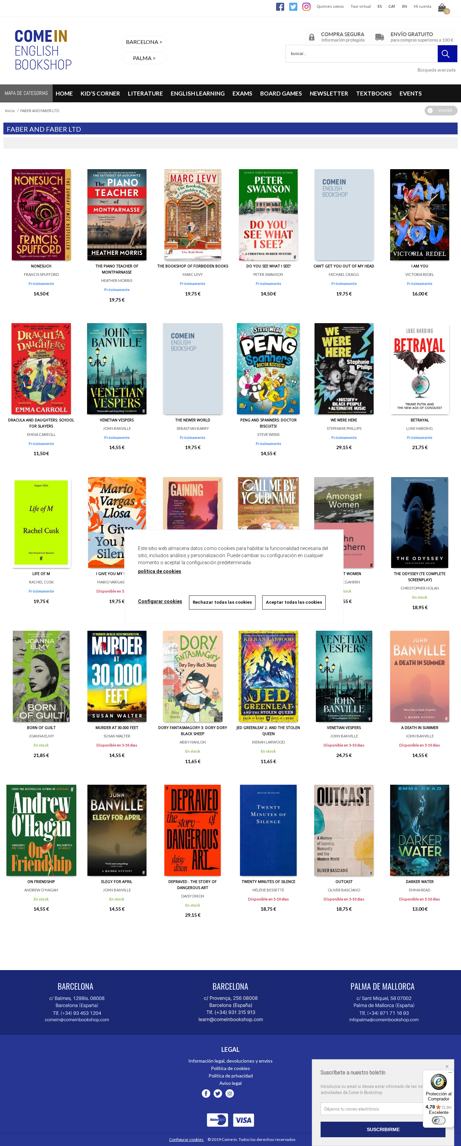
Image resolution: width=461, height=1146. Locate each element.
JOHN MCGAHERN (344, 582)
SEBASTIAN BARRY (193, 428)
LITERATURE (145, 93)
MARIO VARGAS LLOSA (116, 582)
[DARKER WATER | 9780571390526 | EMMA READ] (420, 825)
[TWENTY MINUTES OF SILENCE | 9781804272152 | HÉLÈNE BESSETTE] (268, 825)
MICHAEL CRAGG (344, 274)
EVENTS (411, 93)
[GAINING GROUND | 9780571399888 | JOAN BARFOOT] (192, 517)
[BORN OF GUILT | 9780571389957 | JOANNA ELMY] (41, 671)
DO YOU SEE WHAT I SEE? (268, 265)
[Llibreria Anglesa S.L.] (42, 80)
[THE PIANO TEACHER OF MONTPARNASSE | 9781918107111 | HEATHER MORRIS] (117, 209)
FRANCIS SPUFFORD (41, 274)
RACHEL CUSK (41, 582)
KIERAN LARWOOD (268, 742)
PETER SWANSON (268, 274)
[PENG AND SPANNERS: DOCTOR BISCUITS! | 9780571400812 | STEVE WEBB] (268, 363)
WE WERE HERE (344, 419)
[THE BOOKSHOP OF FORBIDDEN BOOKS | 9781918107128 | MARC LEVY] (192, 209)
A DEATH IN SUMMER (419, 727)
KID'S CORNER (100, 93)
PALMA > (144, 58)
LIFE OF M (41, 573)
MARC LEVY (193, 274)
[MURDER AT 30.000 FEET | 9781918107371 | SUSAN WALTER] (117, 671)
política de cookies (159, 571)
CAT (392, 6)
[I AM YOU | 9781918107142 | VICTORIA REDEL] (420, 209)
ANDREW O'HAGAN (41, 890)
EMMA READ (419, 890)
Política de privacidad (231, 1075)
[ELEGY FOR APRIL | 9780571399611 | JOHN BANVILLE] (117, 825)
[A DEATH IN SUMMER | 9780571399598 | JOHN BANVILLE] (420, 671)
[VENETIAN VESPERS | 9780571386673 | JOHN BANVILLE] (117, 363)
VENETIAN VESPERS (117, 419)
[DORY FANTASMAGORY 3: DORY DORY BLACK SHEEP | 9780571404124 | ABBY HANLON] (192, 671)
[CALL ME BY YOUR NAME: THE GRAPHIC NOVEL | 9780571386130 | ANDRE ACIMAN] (268, 517)
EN (404, 6)
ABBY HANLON (193, 742)
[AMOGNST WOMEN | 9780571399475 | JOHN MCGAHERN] (344, 517)
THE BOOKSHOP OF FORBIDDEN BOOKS (192, 265)
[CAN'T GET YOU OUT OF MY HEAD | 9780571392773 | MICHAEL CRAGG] (344, 209)
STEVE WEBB (268, 434)
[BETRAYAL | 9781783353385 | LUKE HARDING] (420, 363)
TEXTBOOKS (374, 93)
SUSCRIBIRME (383, 1129)
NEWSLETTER (329, 93)
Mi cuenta (422, 6)
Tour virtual (361, 6)
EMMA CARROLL (41, 434)
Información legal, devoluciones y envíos (230, 1061)
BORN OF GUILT (41, 727)
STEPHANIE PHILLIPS (344, 428)
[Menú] (450, 1074)
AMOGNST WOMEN (344, 573)
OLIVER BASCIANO (344, 890)
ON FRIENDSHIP (41, 881)
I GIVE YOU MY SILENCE (117, 573)
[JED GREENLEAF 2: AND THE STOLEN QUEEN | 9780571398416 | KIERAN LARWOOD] (268, 671)
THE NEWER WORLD (192, 419)
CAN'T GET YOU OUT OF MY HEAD (344, 265)
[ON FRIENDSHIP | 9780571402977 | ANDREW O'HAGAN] (41, 825)
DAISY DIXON (192, 896)
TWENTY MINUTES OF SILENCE (268, 881)
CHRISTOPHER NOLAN (420, 588)
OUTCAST (344, 881)
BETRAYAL (420, 419)
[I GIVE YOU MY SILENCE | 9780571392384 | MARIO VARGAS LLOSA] (117, 517)
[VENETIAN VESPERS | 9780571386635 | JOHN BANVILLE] (344, 671)
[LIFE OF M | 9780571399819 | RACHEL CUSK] (41, 517)
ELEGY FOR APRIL (116, 881)
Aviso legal (230, 1083)
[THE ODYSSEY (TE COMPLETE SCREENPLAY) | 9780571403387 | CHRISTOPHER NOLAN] (420, 517)
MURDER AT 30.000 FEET (117, 727)
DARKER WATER (420, 881)
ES (380, 6)
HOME (64, 93)
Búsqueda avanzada (436, 70)
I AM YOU (419, 265)
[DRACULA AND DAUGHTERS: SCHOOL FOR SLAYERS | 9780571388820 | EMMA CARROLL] (41, 363)
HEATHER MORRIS (116, 280)
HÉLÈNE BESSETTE (268, 890)
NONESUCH (41, 265)
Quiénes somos (330, 6)
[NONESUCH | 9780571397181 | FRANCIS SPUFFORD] (41, 209)
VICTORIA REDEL (419, 274)
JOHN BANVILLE (117, 428)
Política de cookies (230, 1068)
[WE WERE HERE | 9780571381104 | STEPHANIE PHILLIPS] (344, 363)
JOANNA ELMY (41, 736)
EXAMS (242, 93)
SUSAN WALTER (117, 736)
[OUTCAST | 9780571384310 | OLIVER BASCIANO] (344, 825)
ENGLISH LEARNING (198, 93)
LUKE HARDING (419, 428)
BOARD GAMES (281, 93)
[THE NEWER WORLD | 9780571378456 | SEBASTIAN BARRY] (192, 363)
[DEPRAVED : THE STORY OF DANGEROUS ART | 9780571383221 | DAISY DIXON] (192, 825)
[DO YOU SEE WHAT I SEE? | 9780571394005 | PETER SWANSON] (268, 209)
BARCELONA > (144, 41)
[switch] (438, 1120)
